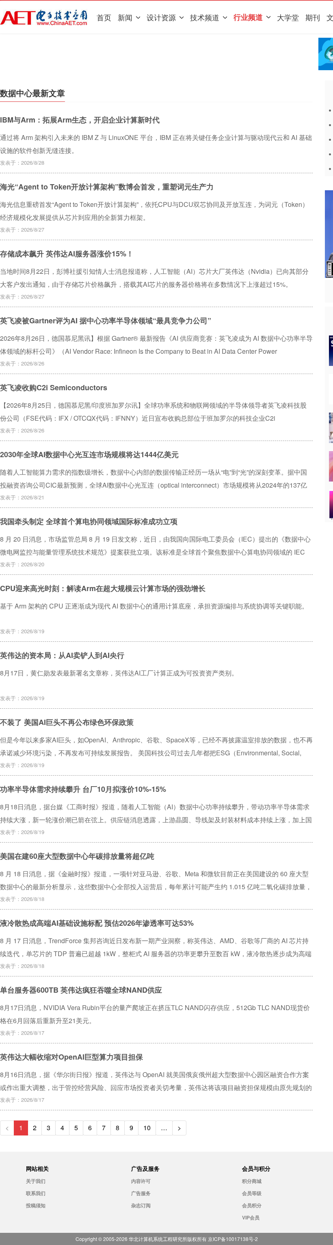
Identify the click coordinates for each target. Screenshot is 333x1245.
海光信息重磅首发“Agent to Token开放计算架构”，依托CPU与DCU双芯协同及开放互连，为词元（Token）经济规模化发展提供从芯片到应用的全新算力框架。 (154, 210)
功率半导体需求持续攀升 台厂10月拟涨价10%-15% (83, 789)
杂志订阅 (141, 1205)
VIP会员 (250, 1217)
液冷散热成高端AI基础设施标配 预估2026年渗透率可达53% (97, 923)
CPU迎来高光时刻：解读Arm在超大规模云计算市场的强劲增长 (102, 588)
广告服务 (141, 1193)
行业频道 (248, 17)
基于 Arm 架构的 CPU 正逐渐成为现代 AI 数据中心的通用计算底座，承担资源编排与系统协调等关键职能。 (154, 606)
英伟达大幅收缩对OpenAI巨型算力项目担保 (71, 1056)
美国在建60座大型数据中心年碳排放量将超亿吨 (77, 856)
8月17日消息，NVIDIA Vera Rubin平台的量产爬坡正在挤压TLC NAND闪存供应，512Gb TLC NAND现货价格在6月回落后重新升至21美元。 (155, 1014)
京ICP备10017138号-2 (233, 1238)
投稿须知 (35, 1205)
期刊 (312, 17)
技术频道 (204, 17)
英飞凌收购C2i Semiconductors (53, 387)
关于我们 (35, 1181)
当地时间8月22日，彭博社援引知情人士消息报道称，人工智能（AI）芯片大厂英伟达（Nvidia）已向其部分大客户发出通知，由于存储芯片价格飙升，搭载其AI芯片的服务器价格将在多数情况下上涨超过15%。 (154, 277)
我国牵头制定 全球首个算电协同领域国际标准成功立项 (88, 521)
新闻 (125, 17)
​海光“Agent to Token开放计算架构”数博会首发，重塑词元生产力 (107, 186)
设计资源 (161, 17)
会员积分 (252, 1205)
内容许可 (141, 1181)
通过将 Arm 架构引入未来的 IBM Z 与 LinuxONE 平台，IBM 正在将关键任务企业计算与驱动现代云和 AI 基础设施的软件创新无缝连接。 (156, 144)
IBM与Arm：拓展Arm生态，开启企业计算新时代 (80, 119)
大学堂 (288, 17)
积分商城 (252, 1181)
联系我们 (35, 1193)
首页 (104, 17)
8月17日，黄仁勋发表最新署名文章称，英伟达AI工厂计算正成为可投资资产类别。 (119, 672)
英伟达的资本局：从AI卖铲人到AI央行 (62, 655)
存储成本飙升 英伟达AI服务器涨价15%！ (67, 253)
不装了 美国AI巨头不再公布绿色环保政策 (67, 722)
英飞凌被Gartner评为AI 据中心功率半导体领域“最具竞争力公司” (105, 320)
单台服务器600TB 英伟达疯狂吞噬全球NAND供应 (81, 990)
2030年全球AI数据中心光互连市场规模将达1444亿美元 (89, 454)
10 (147, 1127)
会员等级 (252, 1193)
